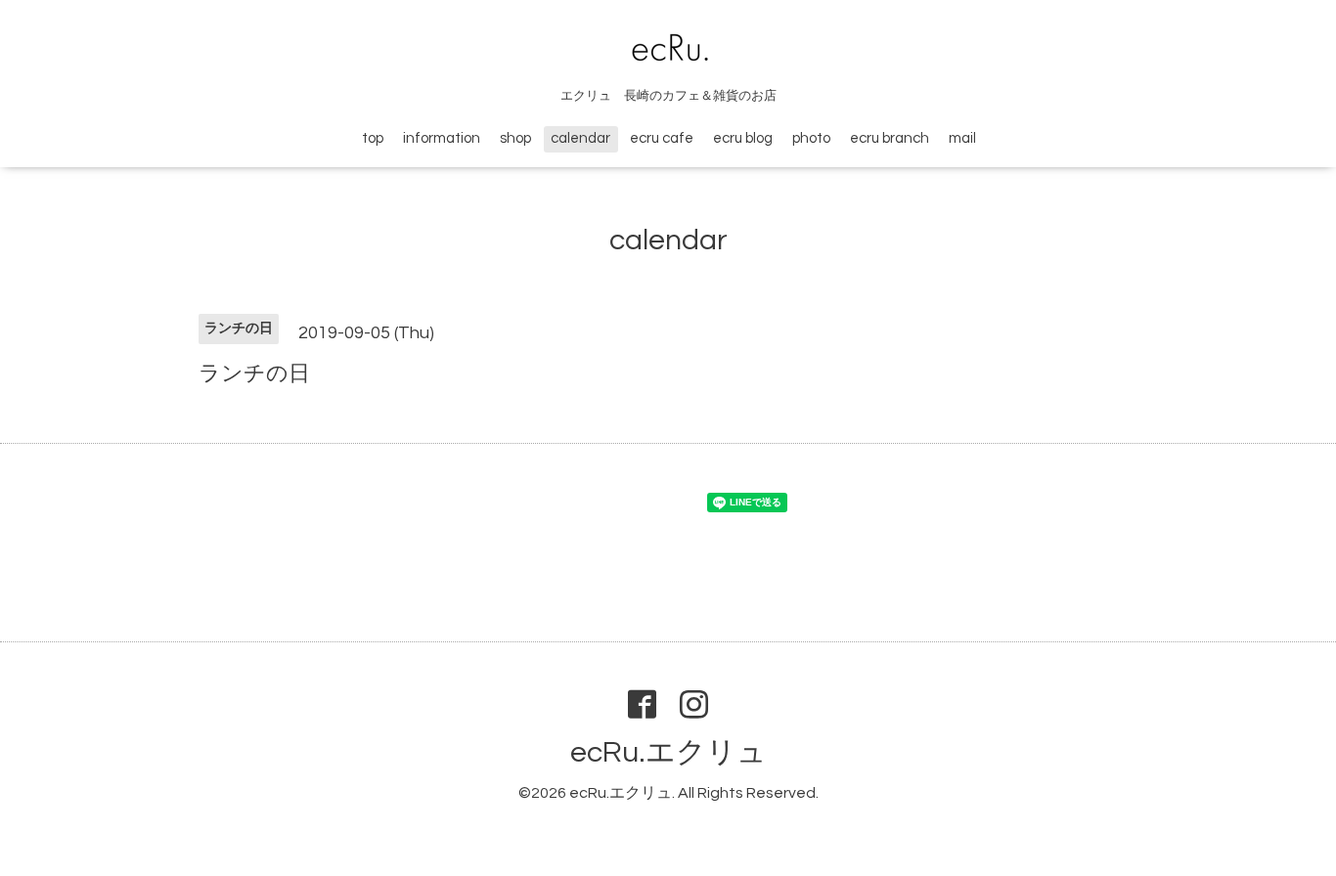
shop (515, 138)
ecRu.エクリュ (668, 752)
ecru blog (743, 138)
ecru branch (889, 138)
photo (811, 138)
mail (962, 138)
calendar (580, 138)
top (372, 138)
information (441, 138)
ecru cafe (661, 138)
